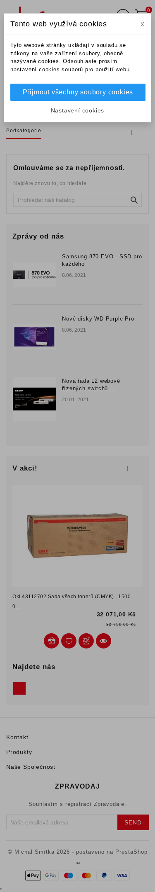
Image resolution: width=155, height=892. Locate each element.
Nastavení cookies (78, 110)
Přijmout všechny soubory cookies (78, 92)
